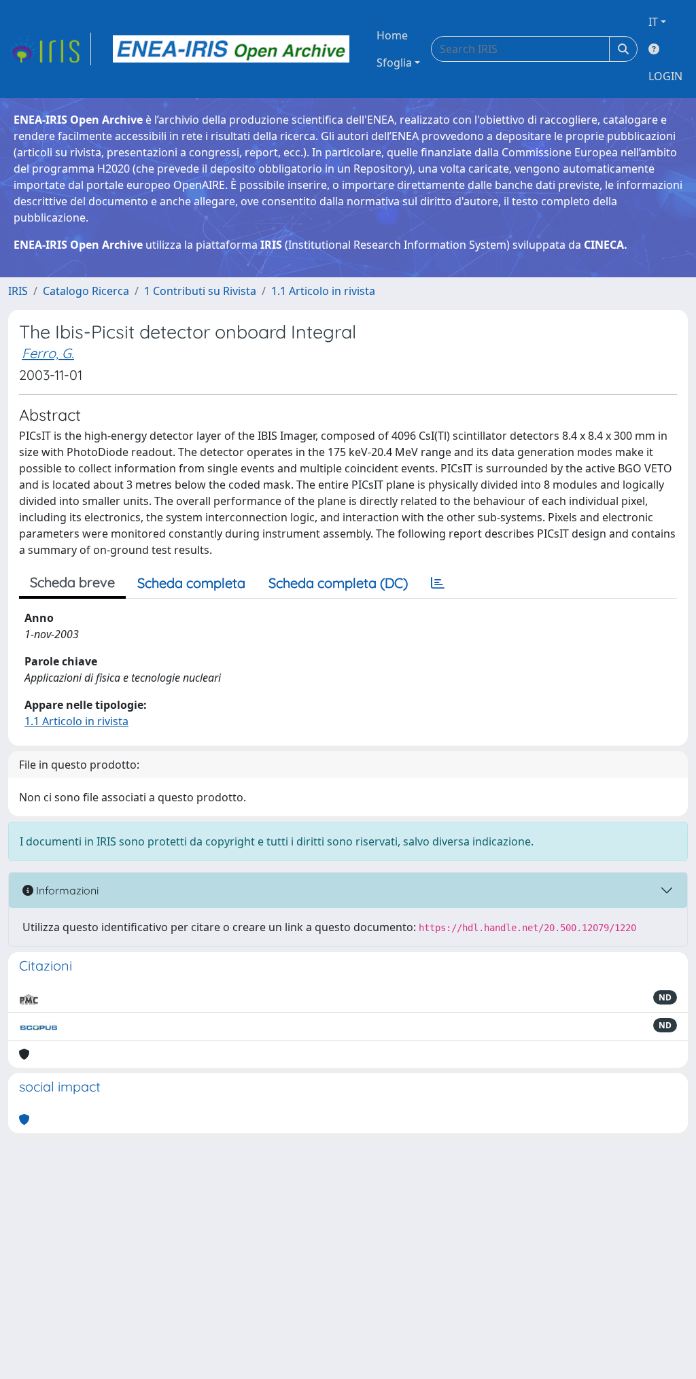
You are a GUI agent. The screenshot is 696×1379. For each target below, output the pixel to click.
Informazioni (66, 890)
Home (392, 35)
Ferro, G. (48, 353)
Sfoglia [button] (394, 62)
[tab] (437, 583)
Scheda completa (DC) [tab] (338, 582)
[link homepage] (49, 49)
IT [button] (653, 21)
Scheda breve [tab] (72, 582)
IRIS (18, 290)
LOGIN (665, 76)
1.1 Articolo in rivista (323, 290)
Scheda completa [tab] (191, 582)
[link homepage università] (231, 49)
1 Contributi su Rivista (200, 290)
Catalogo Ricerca (86, 290)
